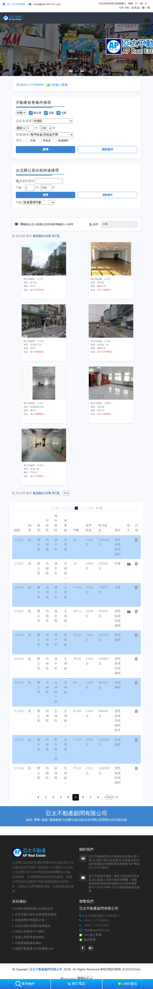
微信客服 (89, 940)
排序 (95, 224)
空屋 (32, 140)
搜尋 (46, 149)
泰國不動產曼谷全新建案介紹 (34, 949)
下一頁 (90, 508)
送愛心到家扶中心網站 (30, 931)
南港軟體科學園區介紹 (30, 920)
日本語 (135, 8)
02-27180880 (16, 4)
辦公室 (37, 113)
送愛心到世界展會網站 (30, 937)
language (69, 978)
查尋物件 (28, 984)
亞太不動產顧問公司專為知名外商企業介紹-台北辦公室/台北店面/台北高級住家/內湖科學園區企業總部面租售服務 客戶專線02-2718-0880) (114, 862)
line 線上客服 (92, 935)
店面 (51, 113)
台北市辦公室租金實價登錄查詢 (36, 914)
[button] (147, 20)
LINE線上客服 (58, 85)
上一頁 (55, 508)
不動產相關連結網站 (28, 943)
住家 (63, 113)
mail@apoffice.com (97, 930)
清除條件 (107, 149)
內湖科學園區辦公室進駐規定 (34, 909)
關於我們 (23, 63)
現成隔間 (63, 140)
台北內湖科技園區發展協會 (33, 926)
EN (127, 8)
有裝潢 (47, 140)
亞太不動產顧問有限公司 (45, 969)
